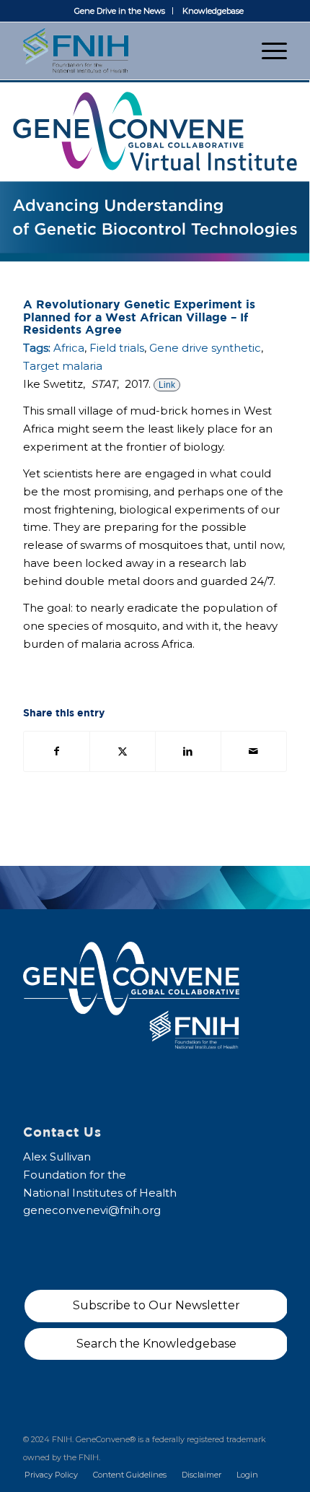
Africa (68, 348)
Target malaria (62, 366)
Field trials (116, 348)
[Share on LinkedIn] (188, 751)
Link (167, 385)
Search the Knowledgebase (156, 1343)
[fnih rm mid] (128, 50)
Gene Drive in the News (119, 11)
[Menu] (267, 50)
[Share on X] (122, 751)
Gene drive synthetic (205, 348)
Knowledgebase (213, 11)
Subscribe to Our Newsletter (156, 1305)
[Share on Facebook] (56, 751)
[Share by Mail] (253, 751)
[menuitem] (120, 10)
